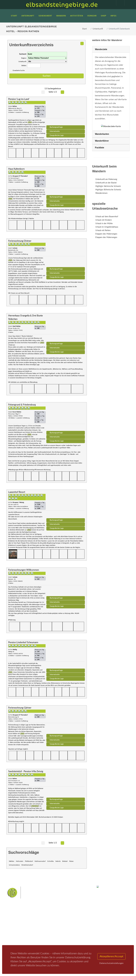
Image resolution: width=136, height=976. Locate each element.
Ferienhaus (35, 935)
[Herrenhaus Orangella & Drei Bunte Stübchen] (65, 328)
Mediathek (14, 933)
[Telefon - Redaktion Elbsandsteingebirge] (119, 3)
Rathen (73, 933)
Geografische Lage (57, 135)
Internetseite (55, 131)
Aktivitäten (14, 940)
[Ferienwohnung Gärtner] (65, 720)
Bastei (52, 925)
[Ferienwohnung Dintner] (65, 253)
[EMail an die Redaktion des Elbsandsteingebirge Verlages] (127, 3)
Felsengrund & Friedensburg (22, 405)
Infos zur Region (16, 929)
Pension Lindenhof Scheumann (23, 642)
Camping (34, 938)
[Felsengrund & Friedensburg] (65, 417)
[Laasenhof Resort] (65, 504)
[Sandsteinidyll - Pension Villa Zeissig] (65, 784)
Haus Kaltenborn (16, 169)
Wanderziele (101, 49)
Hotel (33, 924)
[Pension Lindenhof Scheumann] (65, 655)
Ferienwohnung (37, 931)
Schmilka (50, 861)
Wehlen (11, 861)
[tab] (111, 49)
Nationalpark (71, 925)
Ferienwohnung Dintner (19, 241)
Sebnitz (58, 861)
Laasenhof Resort (16, 492)
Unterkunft (98, 29)
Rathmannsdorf (40, 861)
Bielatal (64, 861)
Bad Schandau (55, 933)
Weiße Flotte (80, 929)
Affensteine (54, 929)
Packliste (99, 147)
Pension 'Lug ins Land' (18, 99)
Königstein (64, 937)
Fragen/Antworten (17, 924)
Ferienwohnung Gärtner (19, 708)
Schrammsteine (14, 865)
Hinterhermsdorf (27, 865)
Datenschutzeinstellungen (111, 963)
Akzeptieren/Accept (111, 956)
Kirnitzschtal (75, 937)
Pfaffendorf (29, 861)
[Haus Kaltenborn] (65, 181)
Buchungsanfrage (56, 127)
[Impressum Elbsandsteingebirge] (111, 3)
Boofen (61, 941)
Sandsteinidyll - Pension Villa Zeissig (25, 771)
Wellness (53, 941)
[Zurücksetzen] (82, 43)
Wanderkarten (102, 134)
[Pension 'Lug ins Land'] (65, 112)
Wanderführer (102, 141)
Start (84, 29)
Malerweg (60, 925)
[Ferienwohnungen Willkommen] (65, 582)
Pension (34, 928)
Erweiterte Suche (19, 70)
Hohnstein (19, 861)
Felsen (71, 861)
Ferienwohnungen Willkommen (23, 570)
